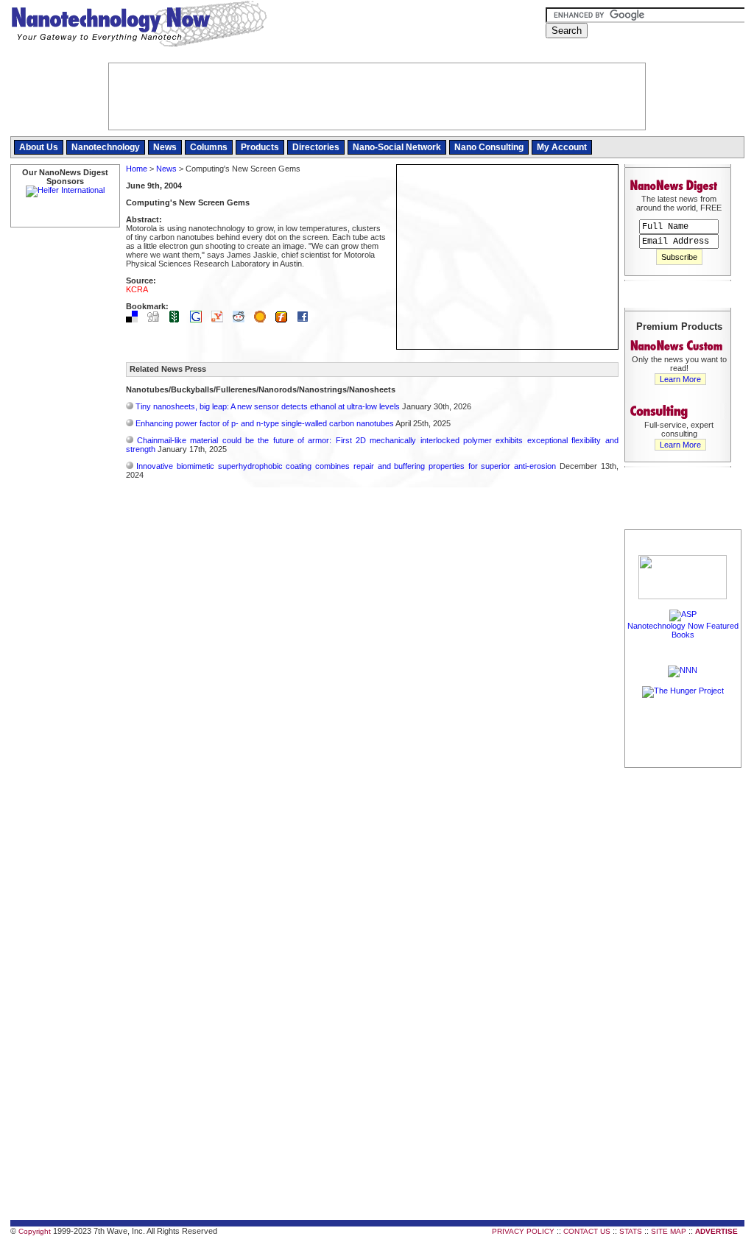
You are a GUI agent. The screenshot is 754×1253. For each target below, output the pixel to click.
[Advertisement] (683, 992)
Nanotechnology (105, 147)
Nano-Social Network (397, 147)
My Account (562, 147)
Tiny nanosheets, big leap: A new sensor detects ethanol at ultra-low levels (267, 406)
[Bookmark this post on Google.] (199, 319)
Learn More (680, 379)
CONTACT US (586, 1231)
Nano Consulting (489, 147)
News (165, 147)
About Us (38, 147)
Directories (315, 147)
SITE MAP (668, 1231)
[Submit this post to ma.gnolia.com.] (263, 319)
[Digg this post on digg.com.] (156, 319)
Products (260, 147)
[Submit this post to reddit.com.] (242, 319)
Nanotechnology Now (138, 26)
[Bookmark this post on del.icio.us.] (135, 319)
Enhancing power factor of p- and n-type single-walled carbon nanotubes (264, 423)
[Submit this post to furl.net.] (285, 319)
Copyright (34, 1231)
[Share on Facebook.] (306, 319)
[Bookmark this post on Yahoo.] (220, 319)
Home (136, 168)
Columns (209, 147)
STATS (630, 1231)
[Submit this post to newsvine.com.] (178, 319)
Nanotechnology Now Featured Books (683, 630)
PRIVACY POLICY (523, 1231)
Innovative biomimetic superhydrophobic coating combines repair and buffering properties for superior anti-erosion (346, 466)
